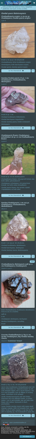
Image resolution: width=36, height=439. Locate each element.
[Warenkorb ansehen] (34, 3)
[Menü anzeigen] (2, 3)
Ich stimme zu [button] (27, 436)
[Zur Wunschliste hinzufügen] (33, 70)
